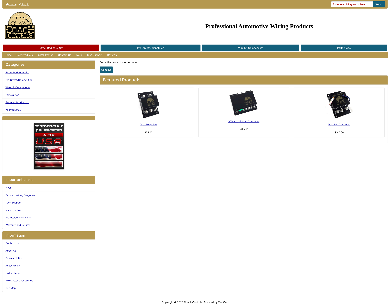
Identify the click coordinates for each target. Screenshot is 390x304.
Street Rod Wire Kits (51, 47)
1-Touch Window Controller (243, 121)
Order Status (12, 273)
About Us (10, 250)
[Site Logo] (67, 26)
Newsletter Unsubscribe (19, 280)
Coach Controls (193, 302)
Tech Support (94, 54)
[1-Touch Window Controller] (244, 103)
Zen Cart (223, 302)
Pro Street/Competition (150, 47)
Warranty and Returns (17, 225)
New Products (24, 54)
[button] (384, 289)
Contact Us (64, 54)
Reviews (112, 54)
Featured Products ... (17, 102)
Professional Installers (18, 217)
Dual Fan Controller (339, 124)
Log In (25, 4)
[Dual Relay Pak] (148, 104)
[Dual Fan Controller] (339, 104)
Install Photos (45, 54)
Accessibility (12, 265)
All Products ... (13, 109)
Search (379, 4)
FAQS (8, 187)
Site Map (10, 288)
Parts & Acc (344, 47)
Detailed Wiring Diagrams (20, 195)
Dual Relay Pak (148, 124)
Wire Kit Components (250, 47)
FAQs (79, 54)
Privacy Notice (13, 258)
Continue (106, 69)
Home (12, 4)
